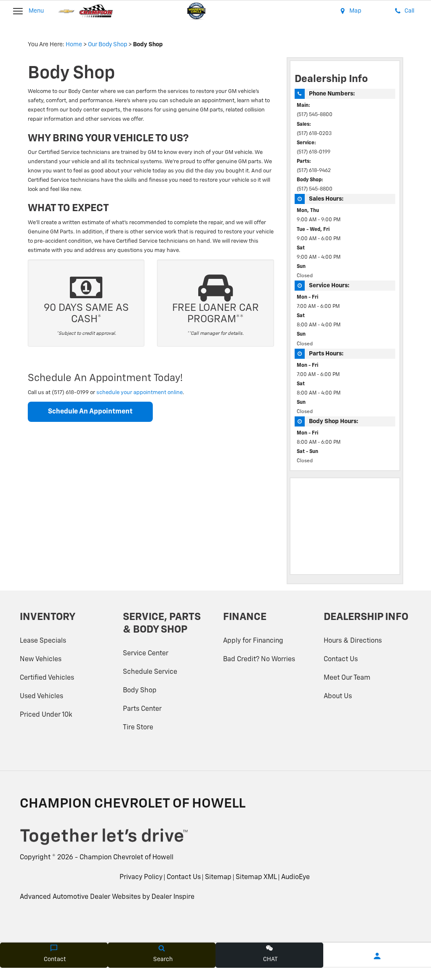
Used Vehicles (41, 696)
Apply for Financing (253, 641)
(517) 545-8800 (315, 114)
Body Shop (140, 690)
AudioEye (295, 877)
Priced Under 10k (46, 715)
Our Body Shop (107, 45)
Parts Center (142, 709)
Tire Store (138, 727)
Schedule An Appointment (90, 411)
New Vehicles (40, 659)
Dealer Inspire (173, 897)
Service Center (145, 653)
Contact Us (341, 659)
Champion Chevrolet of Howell (126, 857)
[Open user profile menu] (377, 956)
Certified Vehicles (47, 678)
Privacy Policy (141, 877)
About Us (338, 696)
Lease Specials (43, 641)
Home (74, 45)
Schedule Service (150, 672)
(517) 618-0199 (313, 152)
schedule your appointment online (139, 392)
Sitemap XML (256, 877)
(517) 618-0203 (314, 133)
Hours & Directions (353, 641)
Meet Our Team (347, 678)
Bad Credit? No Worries (259, 659)
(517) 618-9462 (314, 170)
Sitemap (218, 877)
